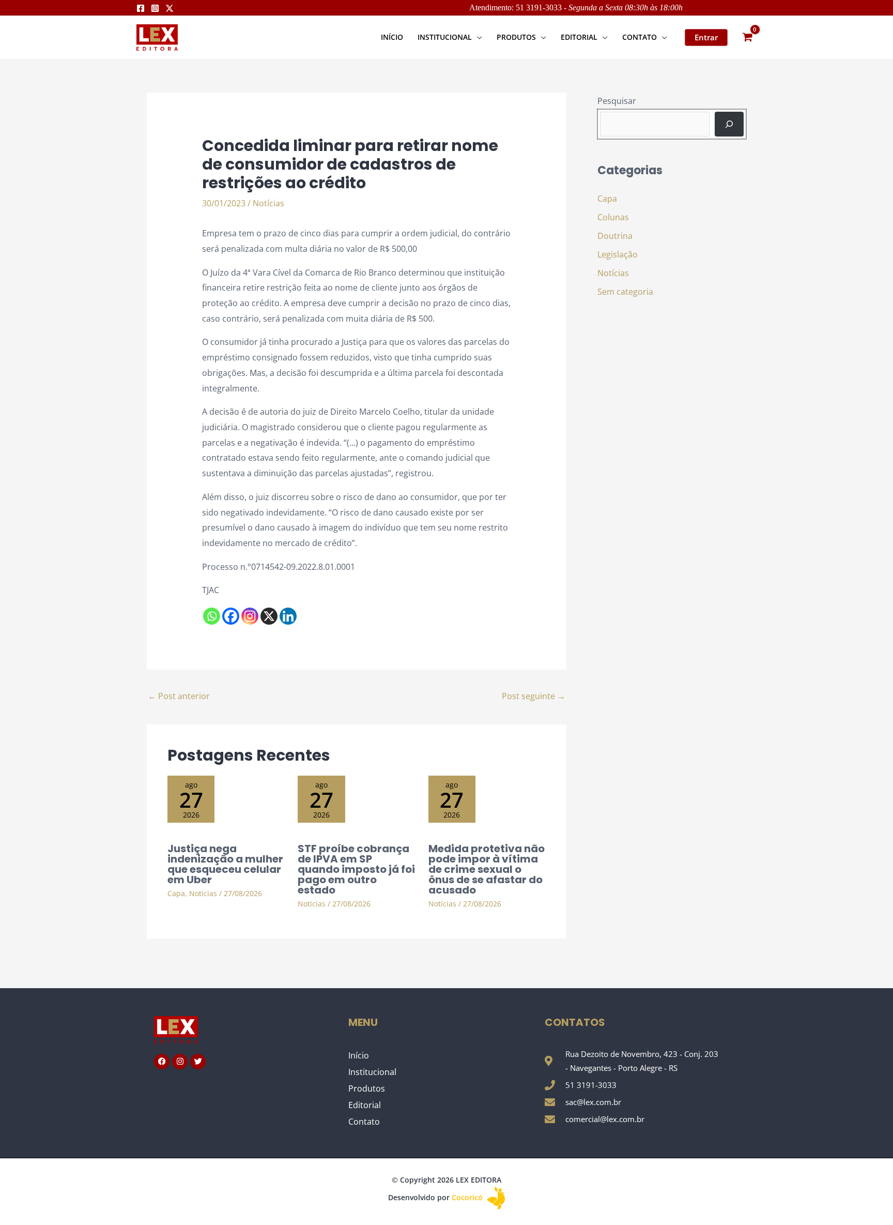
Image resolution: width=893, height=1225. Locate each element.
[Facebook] (140, 8)
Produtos (366, 1088)
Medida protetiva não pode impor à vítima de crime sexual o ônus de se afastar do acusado (486, 869)
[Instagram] (155, 8)
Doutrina (615, 235)
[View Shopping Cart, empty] (747, 37)
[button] (477, 37)
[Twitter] (169, 8)
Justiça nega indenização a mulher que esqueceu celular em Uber (225, 864)
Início (358, 1055)
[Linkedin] (288, 616)
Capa (176, 893)
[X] (269, 616)
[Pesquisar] (729, 124)
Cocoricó (468, 1197)
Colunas (613, 217)
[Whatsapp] (211, 616)
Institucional (372, 1072)
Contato (364, 1121)
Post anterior (179, 696)
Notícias (268, 203)
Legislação (617, 254)
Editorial (364, 1105)
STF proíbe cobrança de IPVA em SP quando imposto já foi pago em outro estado (356, 869)
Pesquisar (616, 101)
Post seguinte (533, 696)
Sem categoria (625, 291)
